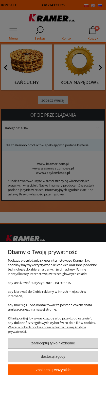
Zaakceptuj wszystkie (53, 370)
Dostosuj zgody (53, 356)
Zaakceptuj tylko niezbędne (53, 343)
